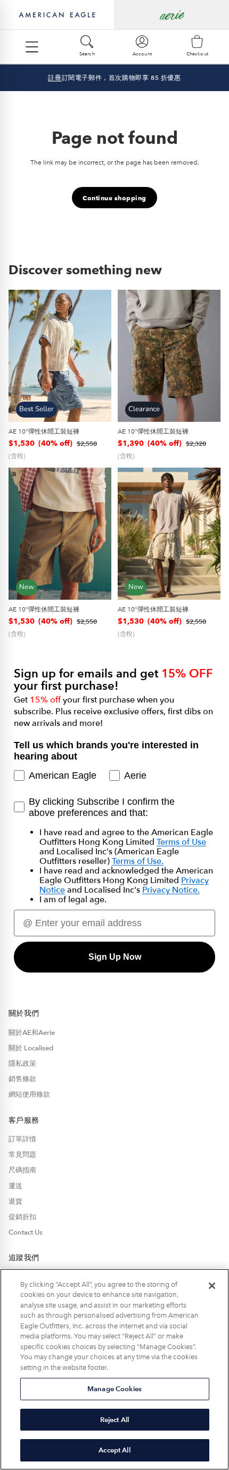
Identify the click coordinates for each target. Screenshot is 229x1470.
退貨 (15, 1201)
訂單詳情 (22, 1139)
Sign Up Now (114, 956)
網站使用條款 (29, 1094)
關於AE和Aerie (32, 1033)
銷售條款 (22, 1079)
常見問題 (22, 1154)
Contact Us (26, 1232)
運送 (15, 1186)
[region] (114, 1369)
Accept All (114, 1450)
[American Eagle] (57, 14)
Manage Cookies (114, 1389)
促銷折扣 (22, 1217)
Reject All (114, 1420)
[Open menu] (32, 46)
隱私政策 (22, 1063)
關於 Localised (31, 1048)
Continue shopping (114, 198)
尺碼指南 (22, 1170)
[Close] (212, 1285)
